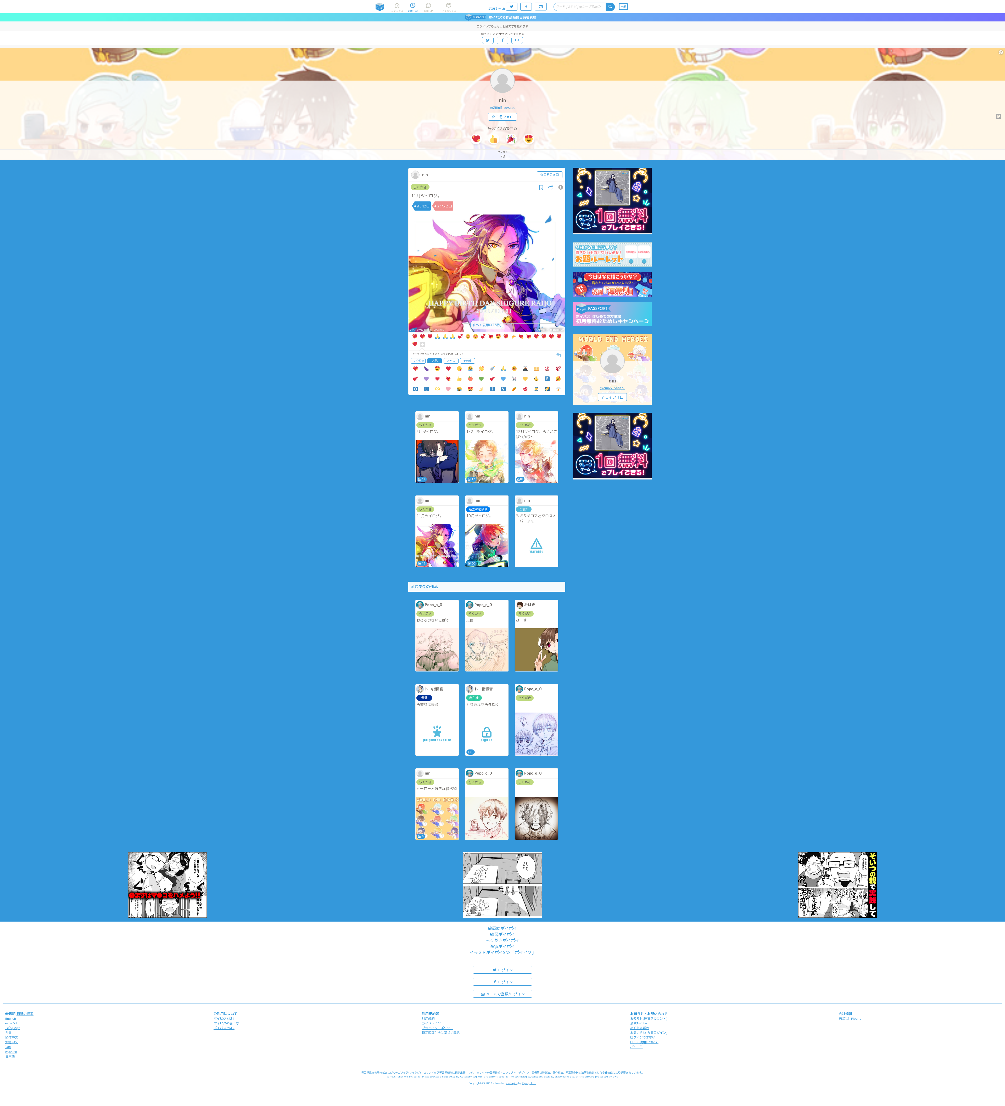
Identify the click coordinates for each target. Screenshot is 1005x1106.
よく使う (418, 361)
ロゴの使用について (644, 1042)
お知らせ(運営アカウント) (648, 1018)
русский (11, 1051)
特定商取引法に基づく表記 (441, 1032)
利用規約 (428, 1018)
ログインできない (642, 1037)
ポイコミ (636, 1047)
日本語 (10, 1056)
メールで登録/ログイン (505, 993)
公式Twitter (639, 1023)
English (10, 1018)
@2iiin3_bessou (502, 107)
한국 (8, 1032)
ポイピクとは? (224, 1018)
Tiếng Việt (12, 1028)
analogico (511, 1083)
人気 (435, 361)
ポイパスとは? (224, 1028)
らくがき (420, 187)
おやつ (451, 361)
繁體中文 (11, 1042)
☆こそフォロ (502, 116)
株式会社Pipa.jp (850, 1018)
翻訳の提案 (25, 1013)
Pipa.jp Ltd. (529, 1083)
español (11, 1023)
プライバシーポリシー (437, 1028)
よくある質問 (639, 1028)
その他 (467, 361)
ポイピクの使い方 (226, 1023)
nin (502, 100)
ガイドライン (431, 1023)
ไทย (8, 1047)
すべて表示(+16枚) (486, 325)
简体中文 (11, 1037)
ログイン (505, 969)
